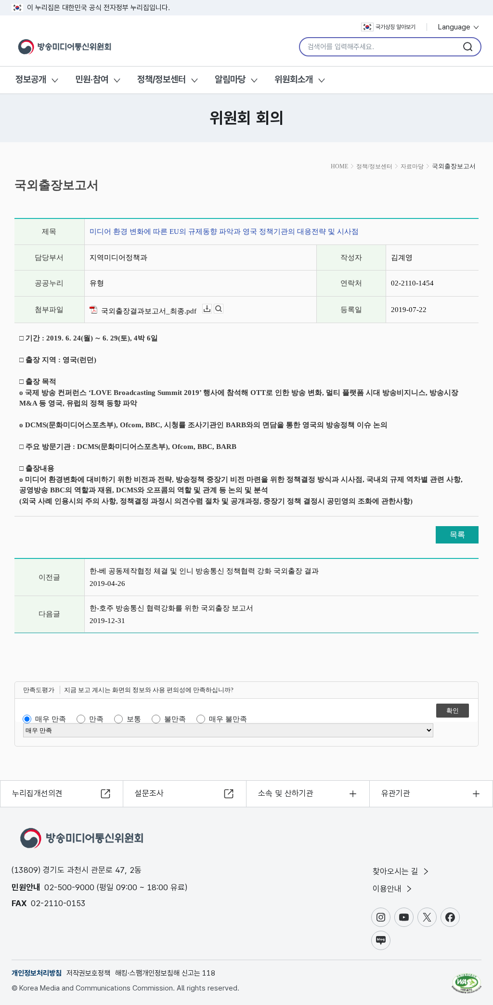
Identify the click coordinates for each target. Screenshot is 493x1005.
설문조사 (149, 793)
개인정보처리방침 (37, 973)
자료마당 (412, 166)
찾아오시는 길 (397, 871)
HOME (339, 166)
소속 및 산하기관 (285, 793)
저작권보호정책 (88, 973)
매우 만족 (50, 719)
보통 (134, 719)
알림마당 (230, 79)
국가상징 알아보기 (395, 27)
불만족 (175, 719)
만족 (96, 719)
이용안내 (388, 889)
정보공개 (30, 79)
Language (455, 27)
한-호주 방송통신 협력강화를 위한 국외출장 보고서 (171, 608)
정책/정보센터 (161, 79)
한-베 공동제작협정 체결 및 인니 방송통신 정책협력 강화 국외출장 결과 (204, 571)
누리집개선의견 (37, 793)
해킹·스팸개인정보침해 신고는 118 (165, 973)
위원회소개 (293, 79)
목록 (457, 534)
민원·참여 (91, 79)
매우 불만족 (228, 719)
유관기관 (395, 793)
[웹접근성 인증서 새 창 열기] (466, 979)
